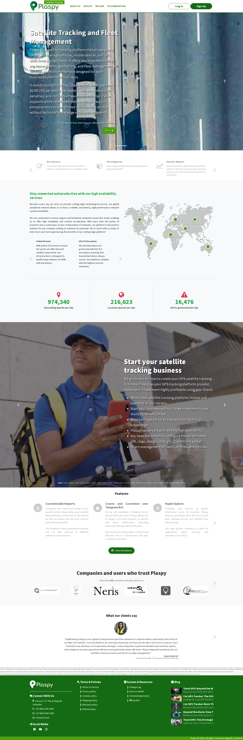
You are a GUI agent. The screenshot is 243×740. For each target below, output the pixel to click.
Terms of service (90, 687)
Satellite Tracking (54, 2)
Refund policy (89, 709)
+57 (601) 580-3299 (44, 708)
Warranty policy (90, 704)
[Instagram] (46, 729)
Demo (108, 130)
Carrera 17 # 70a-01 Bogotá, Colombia (47, 702)
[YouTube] (40, 729)
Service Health (136, 691)
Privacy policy (89, 691)
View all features (123, 550)
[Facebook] (34, 729)
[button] (18, 81)
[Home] (46, 6)
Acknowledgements (139, 695)
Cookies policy (89, 695)
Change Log (135, 687)
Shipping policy (89, 700)
